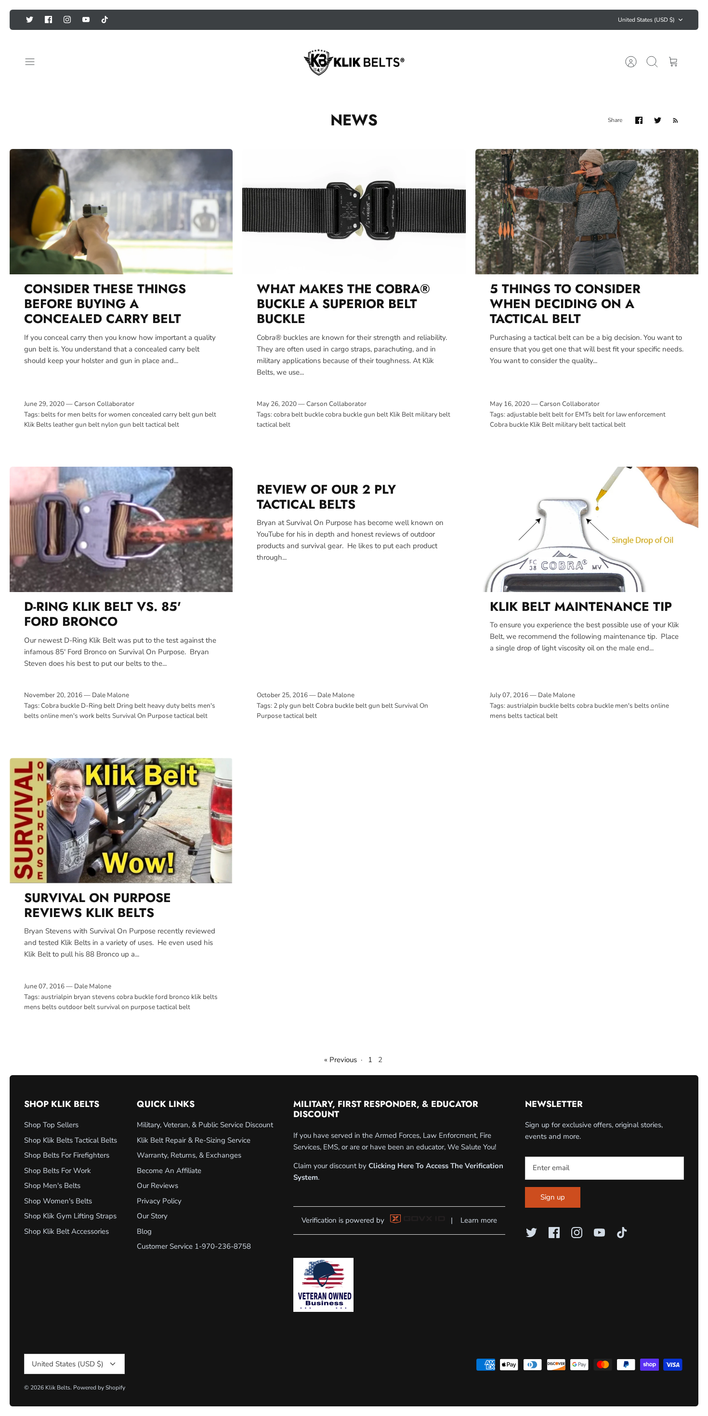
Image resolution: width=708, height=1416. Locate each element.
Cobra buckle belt (341, 705)
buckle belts (557, 705)
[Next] (457, 20)
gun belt (204, 414)
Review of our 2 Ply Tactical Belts (326, 496)
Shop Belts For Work (57, 1170)
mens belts (506, 715)
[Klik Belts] (354, 61)
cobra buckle (343, 414)
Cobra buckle (509, 424)
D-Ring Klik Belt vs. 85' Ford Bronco (102, 614)
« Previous (340, 1060)
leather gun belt (76, 424)
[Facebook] (48, 19)
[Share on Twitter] (657, 120)
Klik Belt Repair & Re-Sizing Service (193, 1140)
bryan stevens (94, 996)
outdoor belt (76, 1006)
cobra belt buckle (299, 414)
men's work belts (85, 715)
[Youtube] (86, 19)
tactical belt (162, 424)
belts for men (60, 414)
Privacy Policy (159, 1201)
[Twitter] (29, 19)
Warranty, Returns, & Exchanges (189, 1155)
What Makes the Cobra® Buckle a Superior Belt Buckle (343, 304)
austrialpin (522, 705)
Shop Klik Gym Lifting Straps (70, 1216)
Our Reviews (157, 1185)
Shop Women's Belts (58, 1201)
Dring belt (131, 705)
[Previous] (251, 20)
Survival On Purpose (142, 715)
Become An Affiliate (169, 1170)
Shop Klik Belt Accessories (66, 1231)
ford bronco (172, 996)
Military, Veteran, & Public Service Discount (205, 1125)
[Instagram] (67, 19)
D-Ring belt (98, 705)
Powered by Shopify (99, 1387)
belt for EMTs (571, 414)
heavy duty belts (171, 705)
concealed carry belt (161, 414)
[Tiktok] (104, 19)
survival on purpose (126, 1006)
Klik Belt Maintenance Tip (581, 606)
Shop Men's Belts (52, 1185)
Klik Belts (38, 424)
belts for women (106, 414)
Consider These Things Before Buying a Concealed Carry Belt (105, 304)
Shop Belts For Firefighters (66, 1155)
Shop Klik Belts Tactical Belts (70, 1140)
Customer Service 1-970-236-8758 (194, 1246)
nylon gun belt (122, 424)
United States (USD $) (646, 20)
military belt (432, 414)
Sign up (552, 1197)
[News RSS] (675, 120)
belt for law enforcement (629, 414)
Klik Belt (402, 414)
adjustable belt (529, 414)
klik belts (204, 996)
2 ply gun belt (294, 705)
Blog (144, 1231)
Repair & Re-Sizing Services (354, 19)
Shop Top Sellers (51, 1125)
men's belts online (642, 705)
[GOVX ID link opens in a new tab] (417, 1221)
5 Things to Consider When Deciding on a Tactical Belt (565, 304)
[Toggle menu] (34, 61)
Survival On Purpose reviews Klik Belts (97, 905)
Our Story (152, 1216)
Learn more (478, 1220)
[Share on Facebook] (638, 120)
